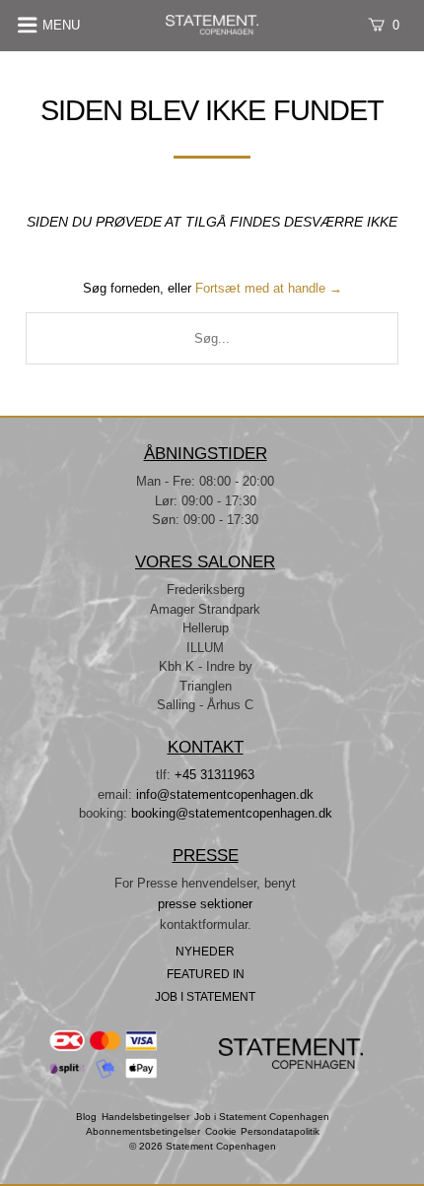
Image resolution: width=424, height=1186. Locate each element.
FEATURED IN (206, 973)
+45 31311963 (214, 774)
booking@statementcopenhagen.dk (231, 813)
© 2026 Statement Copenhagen (202, 1147)
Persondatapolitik (280, 1132)
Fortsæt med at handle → (268, 288)
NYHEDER (205, 951)
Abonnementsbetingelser (143, 1132)
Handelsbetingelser (145, 1117)
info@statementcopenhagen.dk (225, 794)
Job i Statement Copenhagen (261, 1117)
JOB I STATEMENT (205, 996)
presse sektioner (205, 903)
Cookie (221, 1132)
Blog (86, 1117)
